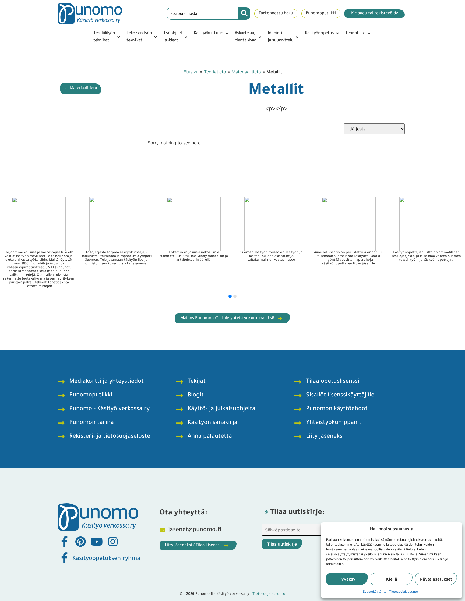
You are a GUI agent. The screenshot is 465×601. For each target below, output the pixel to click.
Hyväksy (347, 579)
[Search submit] (244, 13)
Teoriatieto (215, 71)
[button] (107, 37)
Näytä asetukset (436, 579)
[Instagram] (112, 541)
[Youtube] (96, 541)
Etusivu (191, 71)
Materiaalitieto (246, 71)
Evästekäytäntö (374, 591)
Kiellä (391, 579)
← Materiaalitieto (81, 88)
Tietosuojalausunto (403, 591)
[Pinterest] (80, 541)
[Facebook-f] (64, 541)
